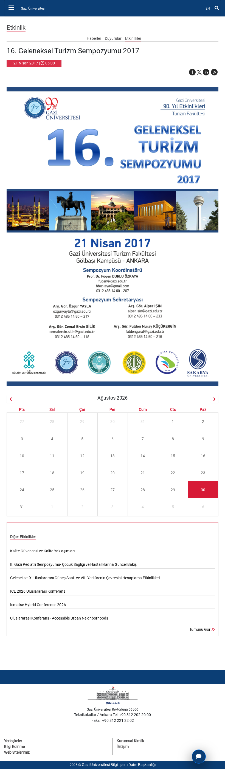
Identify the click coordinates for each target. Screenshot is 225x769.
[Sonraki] (214, 399)
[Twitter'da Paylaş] (199, 72)
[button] (214, 72)
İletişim (123, 746)
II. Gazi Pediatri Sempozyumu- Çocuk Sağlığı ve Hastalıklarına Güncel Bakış (73, 564)
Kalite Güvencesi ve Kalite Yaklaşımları (42, 551)
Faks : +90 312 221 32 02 (112, 720)
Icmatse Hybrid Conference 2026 (38, 605)
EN (209, 8)
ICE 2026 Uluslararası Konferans (37, 591)
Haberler (94, 38)
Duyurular (113, 38)
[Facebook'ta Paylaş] (192, 72)
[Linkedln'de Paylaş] (206, 72)
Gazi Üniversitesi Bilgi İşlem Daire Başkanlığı (119, 764)
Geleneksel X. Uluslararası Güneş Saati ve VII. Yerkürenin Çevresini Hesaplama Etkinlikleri (85, 578)
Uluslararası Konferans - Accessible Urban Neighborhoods (59, 618)
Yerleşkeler (13, 741)
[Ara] (217, 8)
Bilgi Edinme (14, 746)
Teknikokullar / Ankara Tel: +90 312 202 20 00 (112, 715)
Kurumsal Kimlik (130, 741)
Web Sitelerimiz (17, 752)
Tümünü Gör (200, 629)
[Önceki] (11, 399)
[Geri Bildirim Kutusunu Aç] (199, 757)
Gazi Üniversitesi (33, 8)
